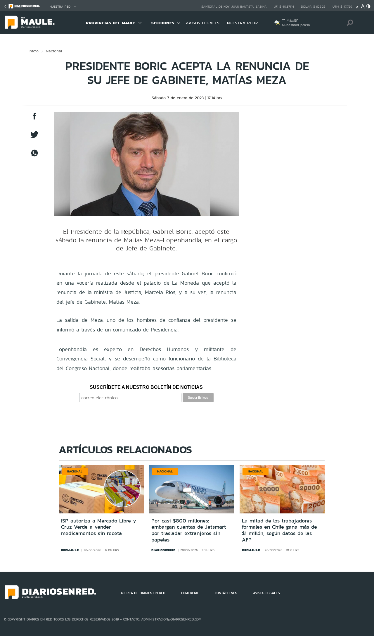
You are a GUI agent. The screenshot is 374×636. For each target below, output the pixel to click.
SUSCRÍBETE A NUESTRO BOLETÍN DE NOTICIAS (146, 387)
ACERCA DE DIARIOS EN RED (142, 593)
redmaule (70, 550)
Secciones (162, 23)
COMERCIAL (190, 593)
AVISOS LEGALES (203, 23)
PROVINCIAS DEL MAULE (111, 23)
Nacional (54, 51)
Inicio (34, 51)
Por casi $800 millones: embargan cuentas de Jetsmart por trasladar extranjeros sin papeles (188, 530)
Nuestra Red (60, 6)
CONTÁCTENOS (226, 593)
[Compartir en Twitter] (34, 137)
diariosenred (163, 550)
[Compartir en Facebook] (34, 119)
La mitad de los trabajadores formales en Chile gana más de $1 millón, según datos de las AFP (279, 530)
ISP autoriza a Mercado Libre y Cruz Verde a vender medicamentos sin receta (98, 527)
